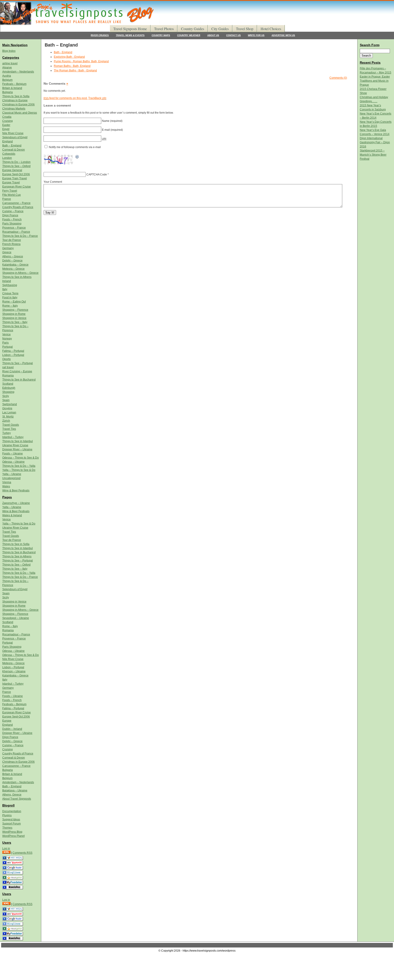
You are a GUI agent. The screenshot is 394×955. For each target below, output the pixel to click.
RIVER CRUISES (100, 35)
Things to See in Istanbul (17, 441)
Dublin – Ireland (12, 729)
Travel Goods (10, 424)
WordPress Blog (12, 831)
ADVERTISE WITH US (283, 35)
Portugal (7, 346)
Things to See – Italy (14, 322)
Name (105, 121)
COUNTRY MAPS (161, 35)
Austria (6, 75)
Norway (7, 338)
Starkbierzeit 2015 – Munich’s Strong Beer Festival (373, 154)
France (6, 199)
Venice (6, 334)
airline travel (10, 63)
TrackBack (97, 98)
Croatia (6, 116)
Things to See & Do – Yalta (18, 465)
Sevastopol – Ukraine (15, 618)
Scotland (7, 383)
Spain (6, 400)
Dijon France (10, 215)
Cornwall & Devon (13, 149)
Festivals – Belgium (14, 84)
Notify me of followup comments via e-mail (75, 147)
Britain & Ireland (12, 88)
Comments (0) (338, 77)
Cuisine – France (12, 211)
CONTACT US (233, 35)
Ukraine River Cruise (15, 445)
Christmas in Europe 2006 (18, 104)
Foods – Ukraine (12, 453)
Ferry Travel (9, 190)
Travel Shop (244, 28)
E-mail (106, 129)
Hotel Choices (271, 28)
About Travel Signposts (16, 798)
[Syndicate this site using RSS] (6, 852)
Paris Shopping (11, 223)
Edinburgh (8, 387)
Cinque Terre (10, 293)
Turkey (6, 433)
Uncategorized (11, 478)
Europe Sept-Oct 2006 (16, 174)
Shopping (8, 392)
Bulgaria (7, 92)
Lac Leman (9, 412)
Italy (4, 289)
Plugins (7, 815)
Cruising (7, 121)
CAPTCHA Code (96, 174)
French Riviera (11, 244)
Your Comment (53, 181)
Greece (6, 252)
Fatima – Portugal (13, 350)
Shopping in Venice (14, 318)
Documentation (11, 811)
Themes (7, 827)
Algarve (7, 67)
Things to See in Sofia (15, 96)
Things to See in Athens (16, 277)
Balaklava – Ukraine (14, 790)
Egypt (5, 129)
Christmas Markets (13, 108)
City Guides (220, 28)
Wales (6, 486)
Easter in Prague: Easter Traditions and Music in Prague (375, 80)
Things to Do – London (16, 162)
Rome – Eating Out (14, 301)
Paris (5, 342)
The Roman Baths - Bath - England (75, 70)
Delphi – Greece (12, 260)
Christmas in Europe (15, 100)
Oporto (6, 359)
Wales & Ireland (12, 515)
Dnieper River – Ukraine (17, 449)
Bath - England (63, 52)
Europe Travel (11, 182)
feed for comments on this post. (66, 98)
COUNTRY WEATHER (188, 35)
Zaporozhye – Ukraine (16, 503)
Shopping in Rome (14, 314)
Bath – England (11, 145)
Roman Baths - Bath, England (72, 66)
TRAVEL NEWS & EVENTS (130, 35)
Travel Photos (164, 28)
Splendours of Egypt (14, 137)
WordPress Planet (13, 836)
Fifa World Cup (11, 194)
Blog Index (9, 50)
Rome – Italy (10, 305)
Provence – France (14, 227)
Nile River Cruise (12, 133)
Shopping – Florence (15, 309)
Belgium (7, 79)
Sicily (5, 396)
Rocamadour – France (16, 231)
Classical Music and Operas (19, 112)
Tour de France (11, 240)
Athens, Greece (11, 794)
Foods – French (12, 219)
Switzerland (9, 404)
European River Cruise (16, 186)
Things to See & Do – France (20, 235)
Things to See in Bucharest (19, 379)
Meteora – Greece (13, 268)
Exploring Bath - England (69, 56)
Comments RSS (22, 852)
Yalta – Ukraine (11, 474)
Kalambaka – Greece (15, 264)
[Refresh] (77, 156)
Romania (8, 375)
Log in (6, 848)
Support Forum (11, 823)
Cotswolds (8, 153)
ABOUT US (213, 35)
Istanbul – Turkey (12, 437)
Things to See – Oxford (16, 166)
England (7, 141)
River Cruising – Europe (17, 371)
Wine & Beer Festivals (15, 490)
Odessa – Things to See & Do (20, 457)
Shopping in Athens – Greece (20, 272)
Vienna (6, 482)
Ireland (6, 281)
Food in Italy (9, 297)
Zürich (6, 420)
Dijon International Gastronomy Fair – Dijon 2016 (375, 142)
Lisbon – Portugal (13, 355)
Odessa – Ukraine (13, 461)
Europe (6, 720)
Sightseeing (9, 285)
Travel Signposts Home (130, 28)
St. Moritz (8, 416)
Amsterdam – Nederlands (18, 71)
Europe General (12, 170)
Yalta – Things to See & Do (18, 470)
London (7, 157)
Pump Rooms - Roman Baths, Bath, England (81, 61)
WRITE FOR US (256, 35)
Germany (8, 248)
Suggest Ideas (11, 819)
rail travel (8, 367)
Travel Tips (9, 429)
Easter (6, 125)
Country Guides (192, 28)
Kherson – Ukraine (14, 671)
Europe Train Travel (14, 178)
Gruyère (7, 408)
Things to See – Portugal (17, 363)
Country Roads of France (17, 207)
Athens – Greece (12, 256)
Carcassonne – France (16, 203)
